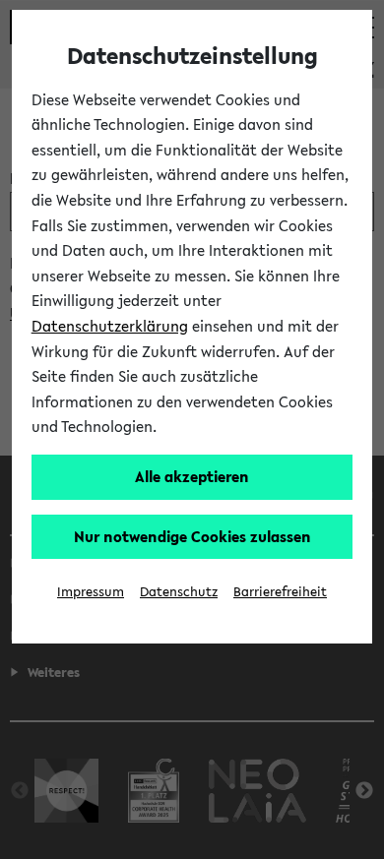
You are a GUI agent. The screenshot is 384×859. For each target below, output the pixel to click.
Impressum (90, 592)
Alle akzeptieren (192, 476)
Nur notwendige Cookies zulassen (192, 536)
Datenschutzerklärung (110, 326)
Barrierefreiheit (280, 592)
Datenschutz (179, 592)
